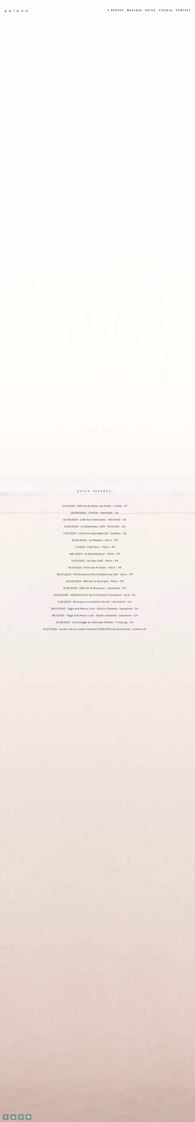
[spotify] (28, 1117)
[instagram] (21, 1117)
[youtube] (13, 1117)
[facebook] (6, 1117)
